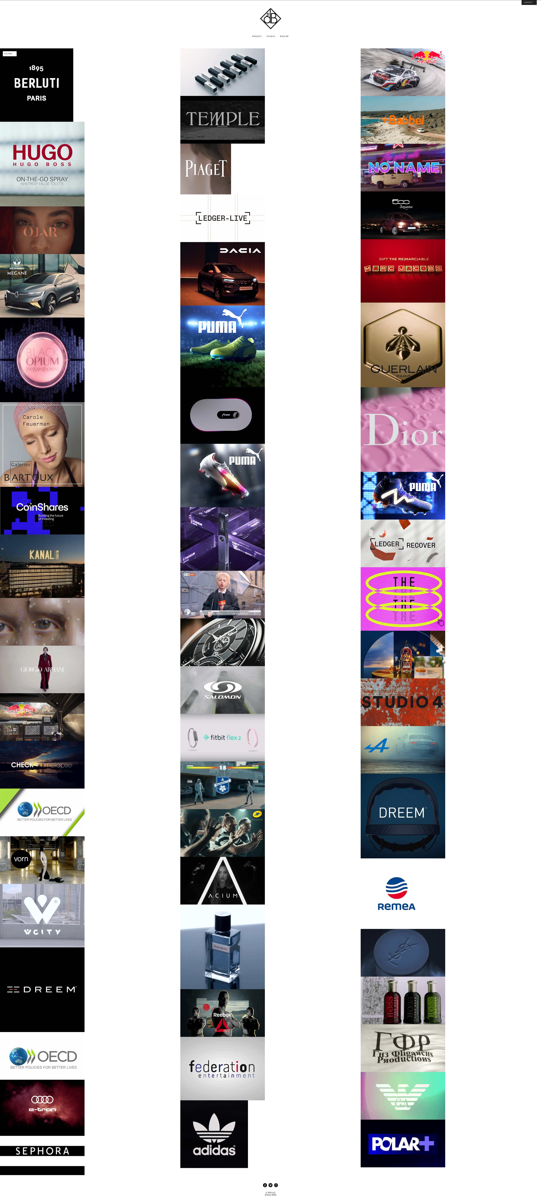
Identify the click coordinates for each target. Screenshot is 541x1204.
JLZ (273, 1193)
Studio (271, 36)
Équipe (284, 36)
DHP (274, 1195)
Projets (257, 36)
